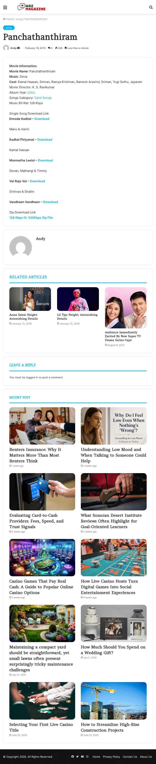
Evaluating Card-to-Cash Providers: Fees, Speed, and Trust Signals (36, 521)
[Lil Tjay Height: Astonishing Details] (78, 299)
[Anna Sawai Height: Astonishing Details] (30, 299)
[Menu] (5, 8)
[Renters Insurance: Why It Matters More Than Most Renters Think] (42, 426)
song (19, 19)
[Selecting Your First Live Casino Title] (42, 700)
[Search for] (151, 8)
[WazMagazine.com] (31, 7)
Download (42, 119)
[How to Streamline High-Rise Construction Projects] (114, 700)
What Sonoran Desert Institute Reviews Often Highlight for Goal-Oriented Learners (111, 521)
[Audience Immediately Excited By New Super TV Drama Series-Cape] (126, 307)
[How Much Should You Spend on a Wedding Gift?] (114, 623)
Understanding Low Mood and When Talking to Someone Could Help (113, 455)
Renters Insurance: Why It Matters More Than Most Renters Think (35, 455)
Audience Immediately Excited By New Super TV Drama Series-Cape (123, 336)
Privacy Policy (111, 756)
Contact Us (130, 756)
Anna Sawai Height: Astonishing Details (23, 316)
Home (9, 19)
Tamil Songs (43, 98)
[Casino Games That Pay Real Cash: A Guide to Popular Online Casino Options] (42, 557)
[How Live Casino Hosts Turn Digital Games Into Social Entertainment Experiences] (114, 557)
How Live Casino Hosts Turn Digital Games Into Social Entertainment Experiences (109, 587)
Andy (13, 48)
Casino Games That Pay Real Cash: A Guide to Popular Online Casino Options (41, 587)
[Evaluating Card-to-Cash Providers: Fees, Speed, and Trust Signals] (42, 491)
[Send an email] (18, 48)
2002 (31, 92)
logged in (32, 377)
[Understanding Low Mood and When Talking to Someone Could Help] (114, 426)
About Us (146, 756)
